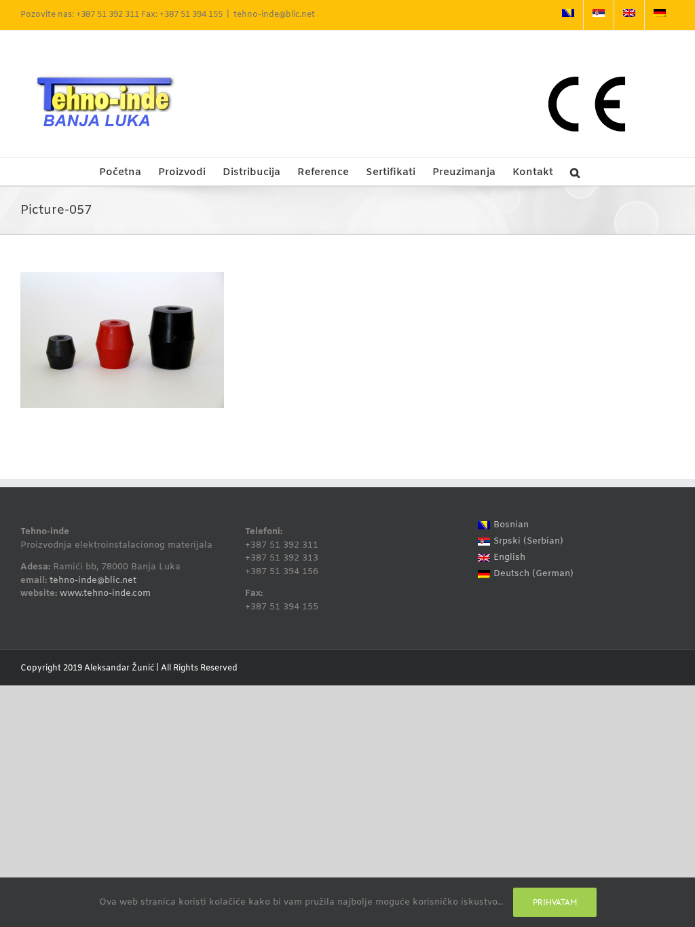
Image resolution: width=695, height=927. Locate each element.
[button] (575, 171)
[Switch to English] (629, 15)
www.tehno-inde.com (105, 593)
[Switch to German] (660, 15)
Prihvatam (555, 902)
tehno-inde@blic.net (274, 15)
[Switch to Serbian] (599, 15)
